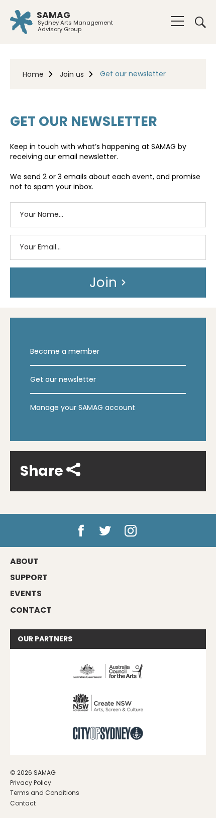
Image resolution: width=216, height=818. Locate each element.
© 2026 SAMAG (33, 772)
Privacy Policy (30, 782)
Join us (72, 74)
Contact (23, 803)
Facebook (81, 531)
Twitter (106, 531)
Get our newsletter (63, 379)
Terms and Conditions (44, 792)
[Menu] (177, 21)
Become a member (64, 351)
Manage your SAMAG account (82, 407)
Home (33, 74)
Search (197, 22)
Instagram (133, 531)
